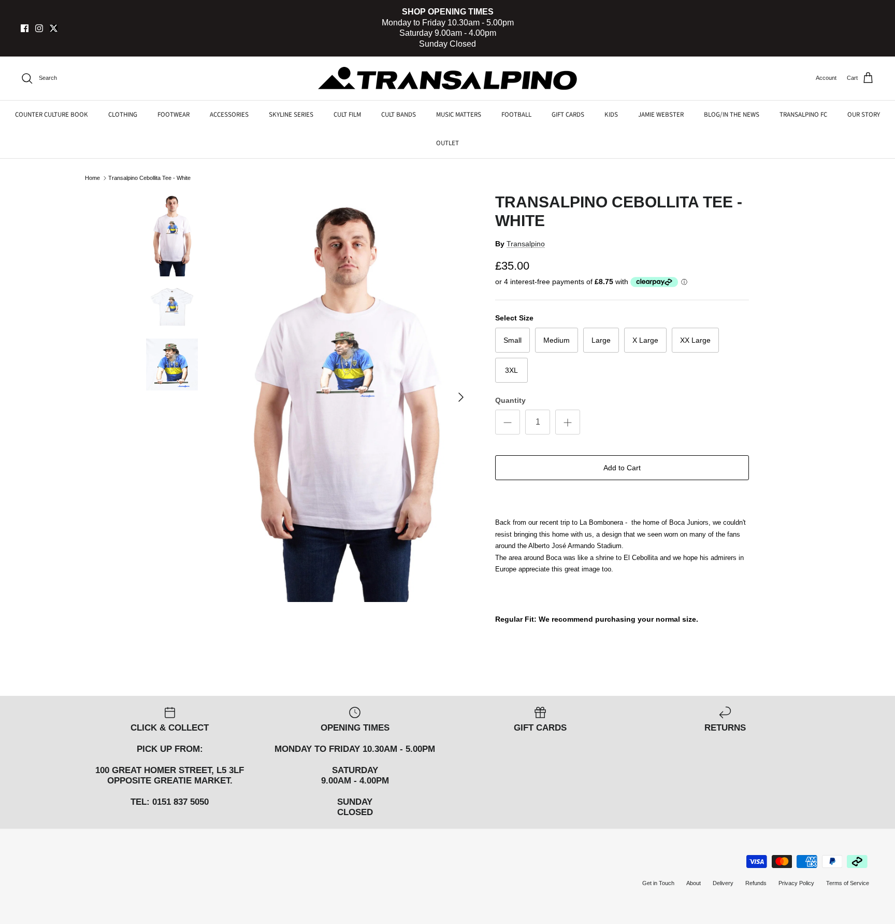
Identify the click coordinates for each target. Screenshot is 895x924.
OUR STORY (863, 114)
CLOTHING (122, 114)
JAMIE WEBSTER (661, 114)
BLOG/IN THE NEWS (731, 114)
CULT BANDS (398, 114)
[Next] (461, 397)
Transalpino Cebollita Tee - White (149, 178)
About (693, 883)
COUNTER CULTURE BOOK (51, 114)
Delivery (723, 883)
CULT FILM (347, 114)
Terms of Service (847, 883)
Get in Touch (658, 883)
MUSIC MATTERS (458, 114)
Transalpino (526, 244)
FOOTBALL (516, 114)
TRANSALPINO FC (803, 114)
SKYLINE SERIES (291, 114)
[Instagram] (39, 28)
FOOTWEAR (173, 114)
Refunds (756, 883)
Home (92, 178)
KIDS (611, 114)
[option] (345, 397)
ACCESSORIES (229, 114)
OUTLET (447, 143)
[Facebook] (24, 28)
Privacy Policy (796, 883)
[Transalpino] (447, 78)
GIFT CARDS (568, 114)
